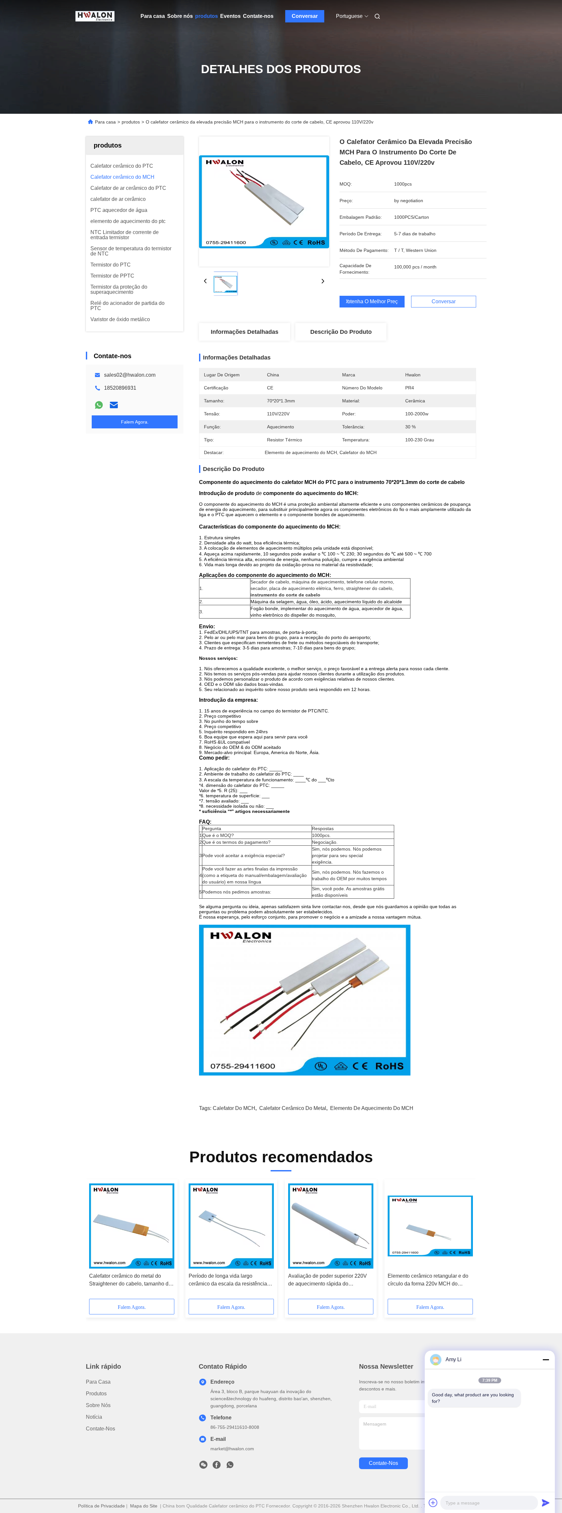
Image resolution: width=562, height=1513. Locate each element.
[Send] (546, 1502)
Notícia (94, 1417)
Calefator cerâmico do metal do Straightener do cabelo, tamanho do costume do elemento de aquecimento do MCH (130, 1280)
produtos (206, 16)
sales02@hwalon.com (129, 375)
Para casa (152, 16)
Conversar (305, 16)
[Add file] (433, 1502)
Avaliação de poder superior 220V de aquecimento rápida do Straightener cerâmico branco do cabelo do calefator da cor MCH (327, 1280)
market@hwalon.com (232, 1448)
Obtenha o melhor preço (372, 301)
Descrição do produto (341, 332)
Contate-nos (258, 16)
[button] (97, 1241)
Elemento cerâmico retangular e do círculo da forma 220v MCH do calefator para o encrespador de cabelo (428, 1280)
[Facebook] (216, 1466)
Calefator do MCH (234, 1108)
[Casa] (94, 16)
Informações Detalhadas (244, 332)
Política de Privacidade (101, 1505)
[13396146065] (229, 1466)
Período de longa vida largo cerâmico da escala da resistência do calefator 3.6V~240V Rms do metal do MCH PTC (228, 1280)
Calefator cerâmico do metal (292, 1108)
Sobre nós (180, 16)
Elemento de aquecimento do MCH (371, 1108)
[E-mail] (114, 405)
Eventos (230, 16)
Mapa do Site (143, 1505)
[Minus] (546, 1359)
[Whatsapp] (99, 405)
